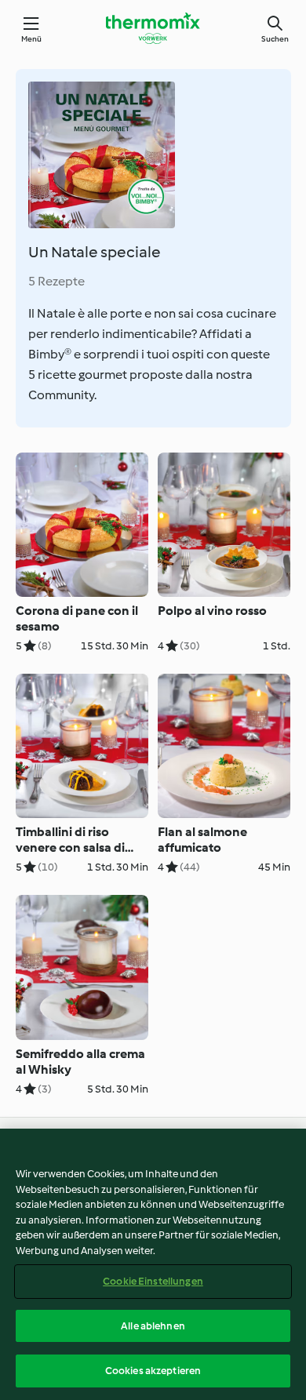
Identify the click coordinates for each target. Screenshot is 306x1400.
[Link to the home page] (153, 28)
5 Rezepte (56, 281)
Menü (31, 39)
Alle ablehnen (153, 1326)
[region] (153, 1264)
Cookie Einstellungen (153, 1281)
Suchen (275, 39)
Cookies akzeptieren (153, 1370)
